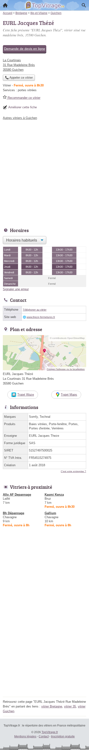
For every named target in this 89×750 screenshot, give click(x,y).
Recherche (84, 5)
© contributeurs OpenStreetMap (67, 338)
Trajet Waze (25, 394)
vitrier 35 (70, 706)
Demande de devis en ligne (24, 49)
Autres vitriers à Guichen (20, 118)
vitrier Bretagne (51, 706)
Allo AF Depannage (17, 494)
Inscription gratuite (63, 736)
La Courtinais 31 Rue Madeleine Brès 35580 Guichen (19, 64)
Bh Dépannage (13, 513)
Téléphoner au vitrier (35, 309)
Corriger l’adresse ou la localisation (66, 369)
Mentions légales (25, 736)
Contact (44, 736)
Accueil (5, 5)
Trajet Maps (69, 394)
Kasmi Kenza (54, 494)
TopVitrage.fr (50, 732)
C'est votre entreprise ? (73, 471)
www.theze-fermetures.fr (41, 317)
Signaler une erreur (16, 289)
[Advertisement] (44, 172)
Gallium (50, 513)
